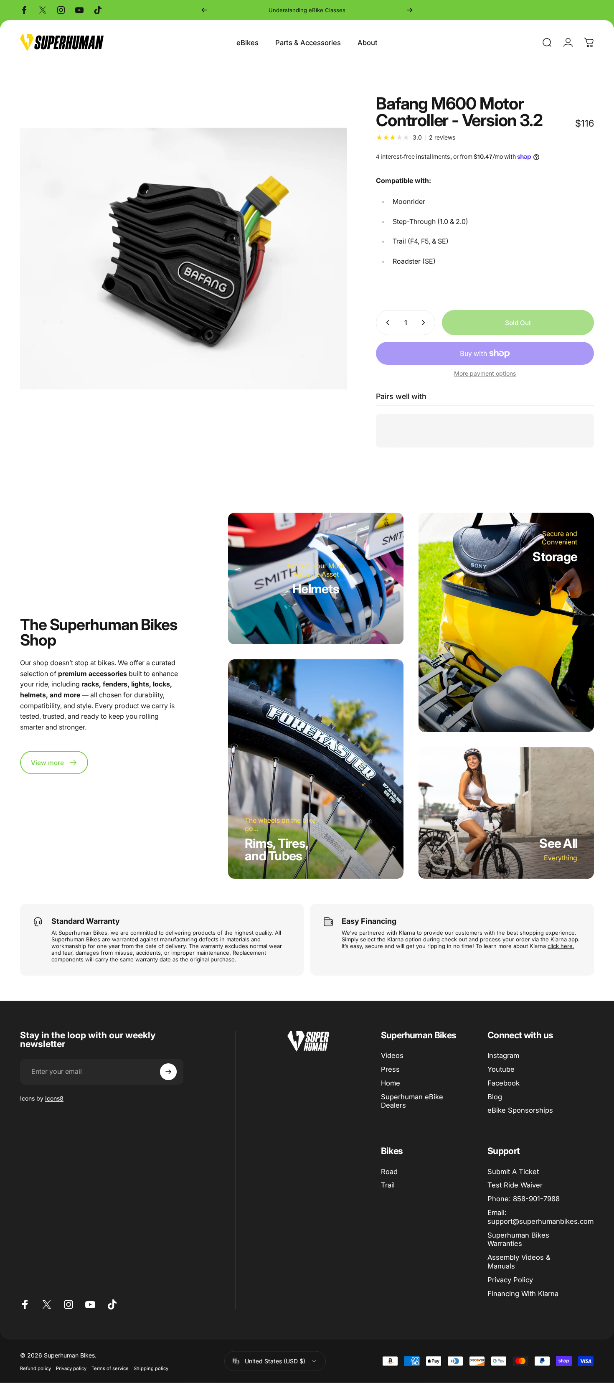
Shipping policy (151, 1368)
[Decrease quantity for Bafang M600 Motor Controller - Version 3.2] (386, 322)
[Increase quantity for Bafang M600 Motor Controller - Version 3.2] (425, 322)
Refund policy (35, 1368)
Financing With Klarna (522, 1293)
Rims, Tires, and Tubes (276, 849)
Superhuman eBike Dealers (412, 1101)
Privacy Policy (510, 1280)
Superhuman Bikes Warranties (518, 1239)
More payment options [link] (485, 373)
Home (390, 1083)
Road (389, 1171)
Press (390, 1069)
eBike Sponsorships (520, 1110)
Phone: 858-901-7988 (523, 1199)
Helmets (315, 588)
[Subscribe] (168, 1071)
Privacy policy (71, 1368)
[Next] (410, 10)
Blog (494, 1097)
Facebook (503, 1083)
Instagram (503, 1055)
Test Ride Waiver (515, 1185)
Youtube (501, 1069)
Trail (399, 241)
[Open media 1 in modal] (183, 258)
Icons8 (54, 1098)
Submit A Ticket (513, 1171)
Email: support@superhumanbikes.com (540, 1216)
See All (558, 843)
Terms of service (110, 1368)
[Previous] (204, 10)
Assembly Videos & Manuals (519, 1261)
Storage (555, 556)
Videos (392, 1055)
